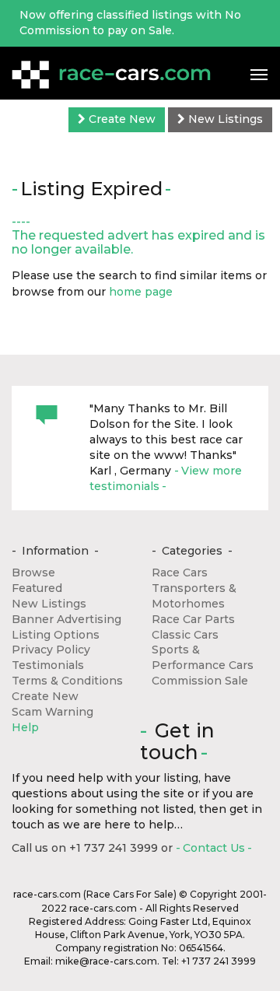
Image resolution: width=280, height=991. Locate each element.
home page (141, 292)
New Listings (224, 119)
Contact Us (214, 848)
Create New (121, 119)
